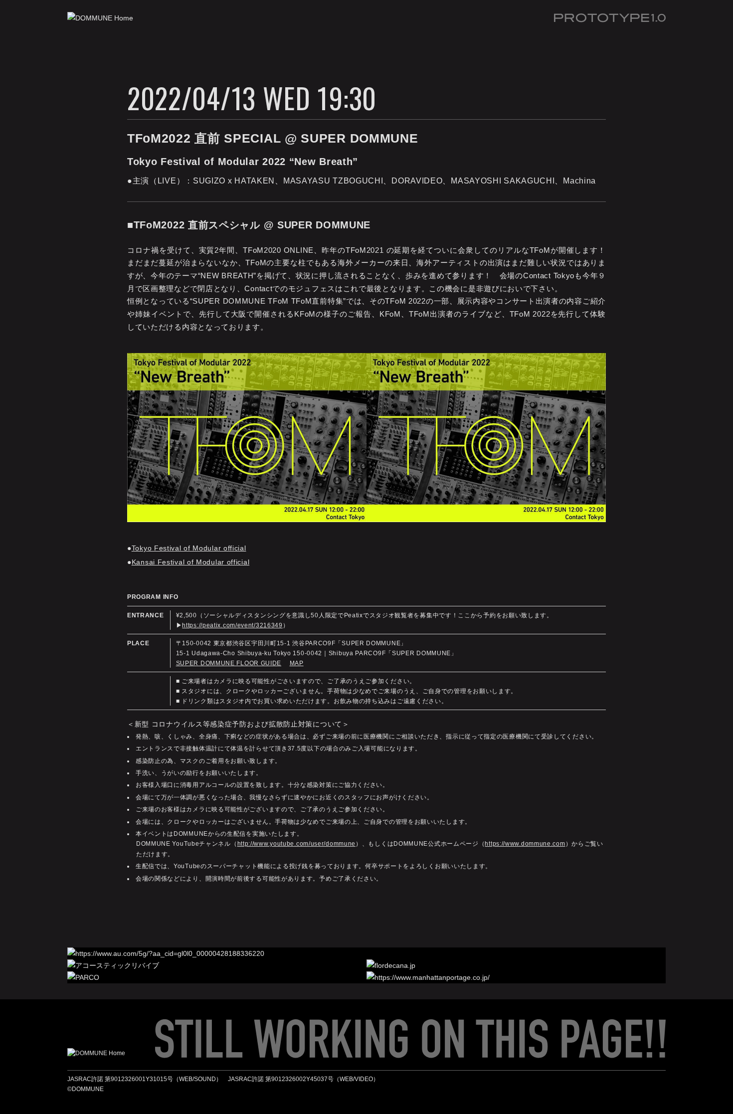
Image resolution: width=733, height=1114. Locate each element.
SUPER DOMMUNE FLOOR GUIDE (229, 663)
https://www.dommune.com (525, 843)
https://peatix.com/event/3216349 (232, 625)
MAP (297, 663)
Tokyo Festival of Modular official (189, 548)
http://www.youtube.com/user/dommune (296, 843)
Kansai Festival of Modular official (191, 562)
